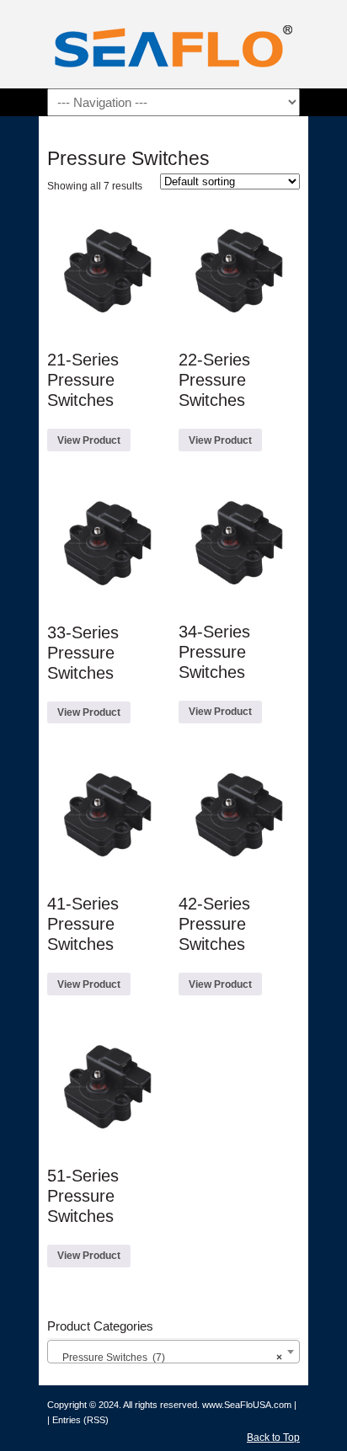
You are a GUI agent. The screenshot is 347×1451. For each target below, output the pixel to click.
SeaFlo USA (173, 46)
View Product (88, 440)
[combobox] (173, 1351)
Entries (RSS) (80, 1420)
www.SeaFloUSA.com (246, 1405)
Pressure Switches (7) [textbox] (168, 1357)
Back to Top (273, 1437)
